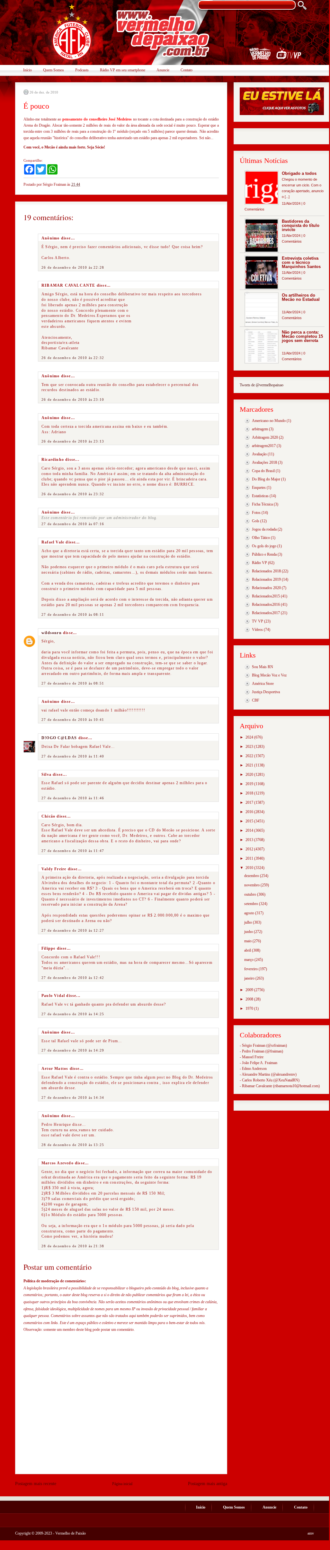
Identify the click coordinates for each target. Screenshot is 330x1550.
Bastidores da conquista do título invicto (300, 225)
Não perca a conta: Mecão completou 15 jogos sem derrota (302, 336)
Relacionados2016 (266, 604)
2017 (249, 802)
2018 (249, 793)
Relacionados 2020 (266, 588)
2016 (249, 812)
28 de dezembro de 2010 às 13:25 (72, 1145)
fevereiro (251, 969)
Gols (255, 521)
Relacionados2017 (266, 613)
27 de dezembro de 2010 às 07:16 (72, 524)
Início (27, 70)
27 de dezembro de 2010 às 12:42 (72, 978)
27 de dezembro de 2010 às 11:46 (72, 798)
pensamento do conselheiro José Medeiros (97, 119)
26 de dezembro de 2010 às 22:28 (72, 267)
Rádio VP (259, 562)
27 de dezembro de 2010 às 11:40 (72, 756)
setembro (251, 903)
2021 (249, 765)
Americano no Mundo (269, 420)
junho (249, 931)
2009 (249, 990)
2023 (249, 746)
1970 (249, 1008)
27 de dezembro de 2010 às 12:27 (72, 930)
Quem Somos (53, 70)
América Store (263, 683)
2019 (249, 784)
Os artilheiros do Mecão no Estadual (301, 297)
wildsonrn (51, 633)
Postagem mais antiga (207, 1483)
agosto (249, 913)
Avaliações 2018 (264, 462)
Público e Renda (264, 554)
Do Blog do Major (266, 479)
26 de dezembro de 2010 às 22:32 (72, 358)
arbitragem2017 (264, 445)
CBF (255, 700)
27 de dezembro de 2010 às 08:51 (72, 683)
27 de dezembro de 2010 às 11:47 (72, 851)
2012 (249, 849)
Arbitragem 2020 (265, 437)
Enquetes (259, 487)
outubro (250, 894)
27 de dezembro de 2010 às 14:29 (72, 1050)
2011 (249, 858)
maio (248, 941)
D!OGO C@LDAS (59, 738)
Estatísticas (260, 496)
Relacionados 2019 (266, 579)
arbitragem (260, 429)
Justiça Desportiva (266, 692)
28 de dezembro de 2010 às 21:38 (72, 1246)
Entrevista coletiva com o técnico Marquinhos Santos (301, 262)
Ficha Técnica (262, 504)
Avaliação (259, 454)
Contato (186, 70)
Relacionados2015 (266, 596)
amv (311, 1533)
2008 (249, 999)
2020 (249, 774)
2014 (249, 830)
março (249, 959)
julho (248, 922)
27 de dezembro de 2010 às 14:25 (72, 1014)
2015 (249, 821)
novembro (252, 885)
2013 (249, 840)
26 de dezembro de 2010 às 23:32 (72, 494)
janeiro (249, 978)
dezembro (252, 876)
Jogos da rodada (264, 529)
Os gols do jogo (264, 546)
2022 (249, 756)
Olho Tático (261, 537)
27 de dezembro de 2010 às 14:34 (72, 1097)
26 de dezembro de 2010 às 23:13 (72, 441)
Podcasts (82, 70)
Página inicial (122, 1484)
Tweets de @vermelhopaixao (261, 385)
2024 (249, 737)
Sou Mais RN (262, 667)
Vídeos (257, 629)
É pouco (36, 106)
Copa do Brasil (263, 471)
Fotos (256, 512)
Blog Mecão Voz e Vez (269, 675)
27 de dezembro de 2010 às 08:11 (72, 614)
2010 (249, 867)
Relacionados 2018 (266, 571)
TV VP (257, 621)
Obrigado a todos (299, 173)
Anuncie (162, 70)
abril (248, 950)
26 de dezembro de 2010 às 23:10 (72, 399)
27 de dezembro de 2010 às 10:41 (72, 719)
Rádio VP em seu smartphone (122, 70)
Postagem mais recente (35, 1483)
